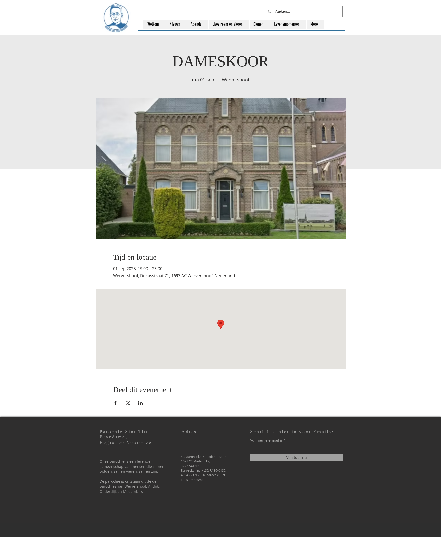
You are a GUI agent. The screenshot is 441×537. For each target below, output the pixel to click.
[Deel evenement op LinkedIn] (140, 403)
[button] (176, 24)
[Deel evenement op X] (128, 403)
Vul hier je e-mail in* (268, 440)
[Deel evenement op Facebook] (115, 403)
